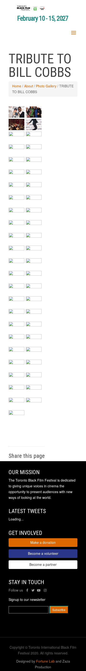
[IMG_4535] (34, 299)
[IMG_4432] (34, 337)
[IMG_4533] (16, 312)
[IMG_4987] (34, 116)
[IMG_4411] (16, 363)
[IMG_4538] (16, 299)
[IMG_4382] (34, 388)
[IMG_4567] (34, 274)
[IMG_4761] (16, 198)
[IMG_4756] (34, 198)
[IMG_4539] (34, 286)
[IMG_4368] (34, 401)
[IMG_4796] (34, 160)
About (28, 86)
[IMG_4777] (34, 172)
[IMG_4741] (34, 211)
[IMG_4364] (16, 413)
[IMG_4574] (16, 274)
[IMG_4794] (16, 172)
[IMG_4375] (16, 401)
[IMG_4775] (16, 185)
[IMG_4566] (16, 286)
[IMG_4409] (34, 363)
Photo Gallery (46, 86)
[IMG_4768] (34, 185)
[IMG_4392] (34, 375)
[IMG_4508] (34, 325)
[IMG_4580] (34, 261)
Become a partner (43, 564)
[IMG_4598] (34, 249)
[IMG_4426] (16, 350)
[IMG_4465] (16, 337)
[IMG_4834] (16, 147)
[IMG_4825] (34, 147)
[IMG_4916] (34, 128)
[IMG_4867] (16, 135)
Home (16, 86)
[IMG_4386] (16, 388)
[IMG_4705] (16, 223)
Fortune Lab (45, 661)
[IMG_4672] (34, 223)
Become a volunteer (43, 553)
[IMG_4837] (34, 135)
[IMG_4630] (16, 249)
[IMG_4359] (16, 116)
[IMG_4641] (16, 236)
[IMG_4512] (16, 325)
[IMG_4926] (16, 128)
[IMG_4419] (34, 350)
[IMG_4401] (16, 375)
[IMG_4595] (16, 261)
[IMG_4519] (34, 312)
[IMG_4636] (34, 236)
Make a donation (43, 542)
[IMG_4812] (16, 160)
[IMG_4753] (16, 211)
